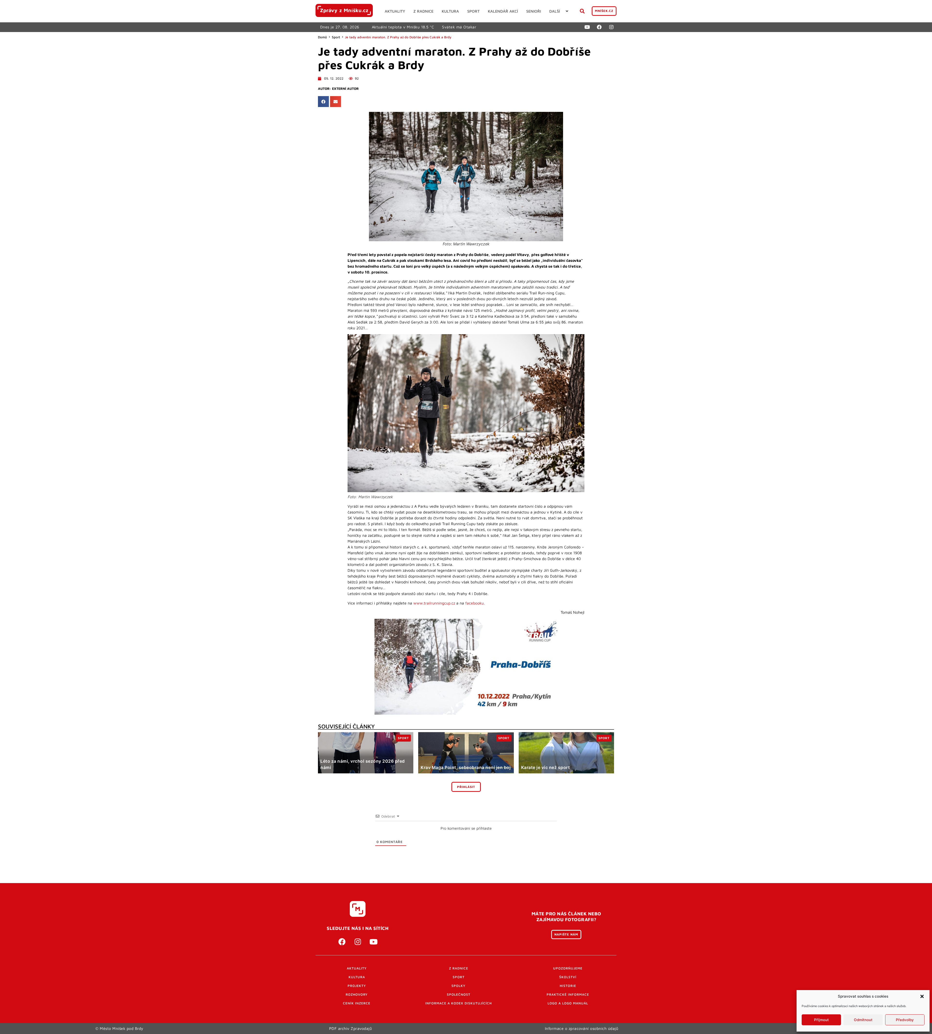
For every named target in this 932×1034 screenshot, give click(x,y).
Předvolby (905, 1019)
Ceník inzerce (356, 1003)
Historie (568, 986)
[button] (922, 996)
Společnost (458, 994)
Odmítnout (863, 1019)
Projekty (357, 986)
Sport (336, 37)
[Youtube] (587, 27)
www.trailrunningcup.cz (434, 603)
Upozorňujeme (567, 968)
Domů (322, 37)
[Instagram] (611, 27)
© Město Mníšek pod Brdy (119, 1028)
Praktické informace (568, 994)
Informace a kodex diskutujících (458, 1003)
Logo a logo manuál (568, 1003)
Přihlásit (466, 787)
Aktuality (357, 968)
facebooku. (475, 603)
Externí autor (345, 89)
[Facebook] (599, 27)
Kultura (357, 977)
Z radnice (458, 968)
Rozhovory (357, 994)
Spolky (458, 986)
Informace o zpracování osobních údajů (581, 1028)
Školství (567, 977)
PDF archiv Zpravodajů (350, 1028)
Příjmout (821, 1019)
